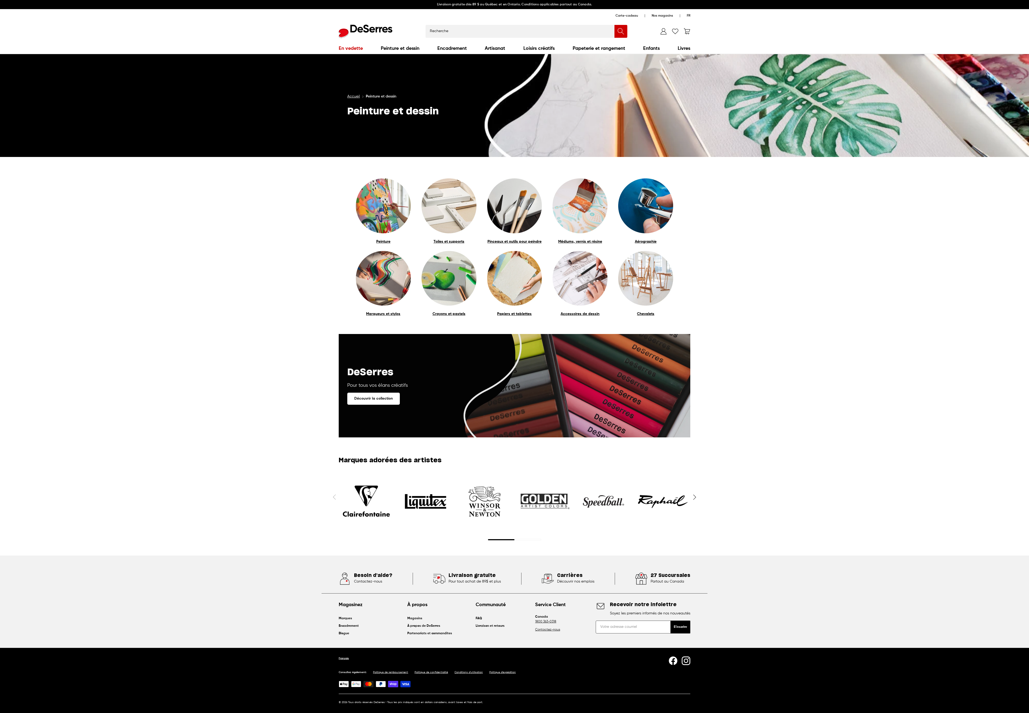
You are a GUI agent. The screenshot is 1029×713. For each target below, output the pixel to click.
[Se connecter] (663, 31)
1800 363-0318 (545, 621)
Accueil (353, 96)
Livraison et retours (490, 626)
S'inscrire (680, 627)
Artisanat (495, 48)
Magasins (414, 618)
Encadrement (452, 48)
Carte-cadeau (627, 15)
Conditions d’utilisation (468, 672)
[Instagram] (686, 660)
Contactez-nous (547, 629)
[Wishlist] (675, 31)
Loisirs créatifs (539, 48)
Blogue (344, 633)
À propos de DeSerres (423, 626)
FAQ (479, 618)
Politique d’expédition (502, 672)
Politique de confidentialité (431, 672)
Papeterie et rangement (599, 48)
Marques (345, 618)
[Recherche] (620, 31)
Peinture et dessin (400, 48)
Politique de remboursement (390, 672)
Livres (684, 48)
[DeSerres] (365, 31)
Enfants (651, 48)
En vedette (351, 48)
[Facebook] (673, 660)
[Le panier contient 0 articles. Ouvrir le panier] (687, 31)
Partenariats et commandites (429, 633)
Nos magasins (662, 15)
